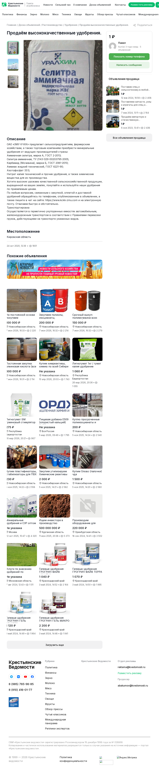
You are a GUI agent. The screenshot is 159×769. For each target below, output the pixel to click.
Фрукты (89, 14)
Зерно (33, 14)
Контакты (120, 4)
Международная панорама (55, 721)
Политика (7, 14)
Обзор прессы (105, 14)
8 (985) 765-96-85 (21, 684)
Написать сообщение (129, 64)
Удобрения (71, 25)
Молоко (44, 14)
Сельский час (63, 4)
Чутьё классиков (125, 14)
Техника (66, 14)
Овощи (78, 14)
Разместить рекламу (141, 4)
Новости (48, 4)
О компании (80, 4)
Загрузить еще (54, 644)
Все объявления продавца (129, 137)
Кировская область (19, 236)
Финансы (21, 14)
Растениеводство (52, 25)
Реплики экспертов (57, 728)
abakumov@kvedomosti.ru (133, 685)
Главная (11, 25)
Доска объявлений (100, 4)
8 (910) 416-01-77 (20, 689)
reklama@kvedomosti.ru (131, 667)
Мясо (55, 14)
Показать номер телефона (129, 56)
